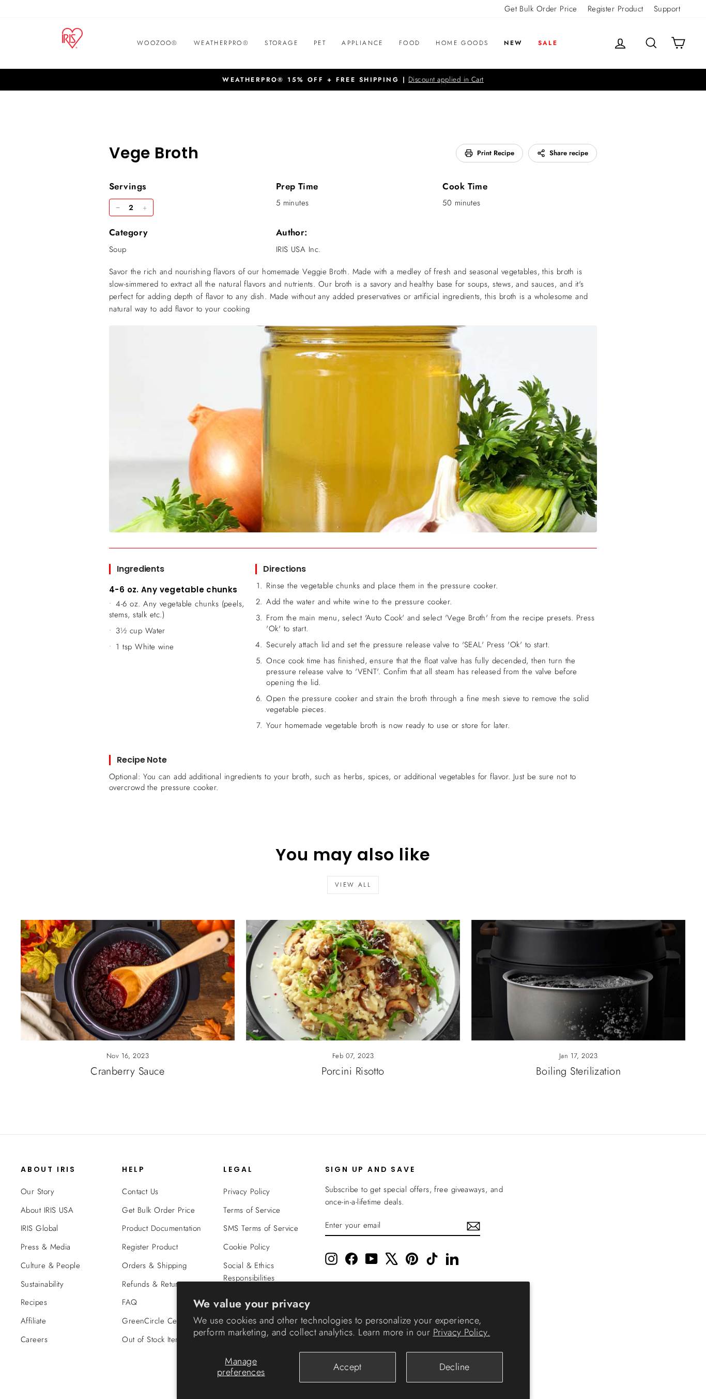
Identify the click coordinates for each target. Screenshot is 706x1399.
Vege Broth (154, 153)
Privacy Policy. (461, 1332)
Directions (284, 569)
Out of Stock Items (153, 1339)
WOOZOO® (157, 43)
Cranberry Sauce (127, 1071)
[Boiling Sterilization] (578, 980)
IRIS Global (39, 1228)
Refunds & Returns (154, 1284)
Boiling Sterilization (578, 1071)
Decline (454, 1367)
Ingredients (140, 569)
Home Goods (462, 43)
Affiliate (33, 1321)
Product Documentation (161, 1228)
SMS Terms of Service (260, 1228)
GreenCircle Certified (159, 1321)
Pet (320, 43)
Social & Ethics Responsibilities (248, 1272)
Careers (34, 1339)
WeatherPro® (221, 43)
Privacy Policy (246, 1191)
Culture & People (50, 1265)
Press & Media (46, 1247)
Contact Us (140, 1191)
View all (353, 884)
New (513, 43)
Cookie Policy (246, 1247)
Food (410, 43)
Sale (548, 43)
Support (667, 8)
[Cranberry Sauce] (128, 980)
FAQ (129, 1302)
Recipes (34, 1302)
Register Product (615, 8)
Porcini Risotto (353, 1071)
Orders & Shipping (154, 1265)
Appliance (362, 43)
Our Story (37, 1191)
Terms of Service (251, 1210)
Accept (347, 1367)
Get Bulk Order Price (540, 8)
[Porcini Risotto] (353, 980)
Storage (281, 43)
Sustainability (42, 1284)
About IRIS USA (47, 1210)
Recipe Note (142, 760)
